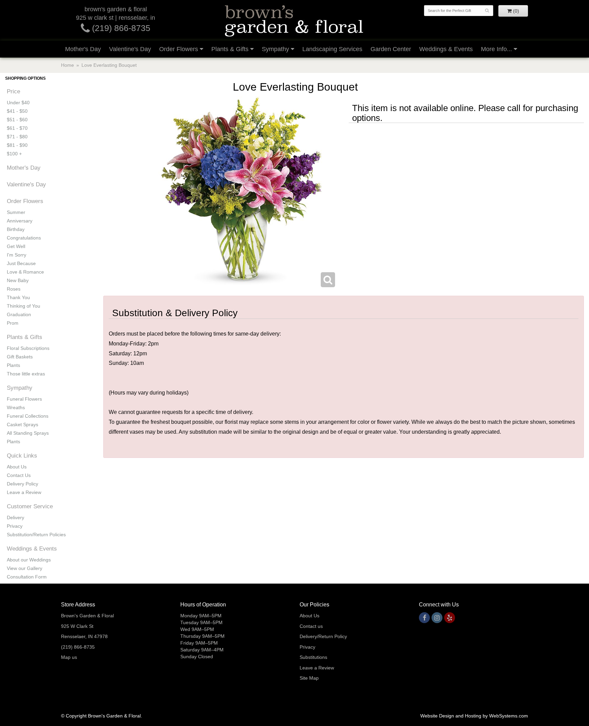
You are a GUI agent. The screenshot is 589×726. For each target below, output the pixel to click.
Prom (12, 323)
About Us (17, 466)
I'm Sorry (16, 255)
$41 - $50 (17, 111)
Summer (16, 212)
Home (67, 65)
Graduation (19, 314)
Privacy (14, 526)
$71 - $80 (17, 136)
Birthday (16, 229)
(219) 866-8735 (120, 28)
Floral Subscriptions (28, 348)
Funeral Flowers (24, 399)
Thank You (18, 297)
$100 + (14, 153)
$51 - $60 (17, 119)
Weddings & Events (446, 49)
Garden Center (391, 49)
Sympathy (275, 49)
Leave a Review (24, 492)
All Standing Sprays (28, 433)
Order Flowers (178, 49)
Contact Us (19, 475)
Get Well (16, 246)
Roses (13, 289)
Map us (69, 657)
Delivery (15, 517)
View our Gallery (24, 568)
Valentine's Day (130, 49)
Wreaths (16, 407)
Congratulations (24, 238)
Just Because (21, 263)
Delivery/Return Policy (323, 636)
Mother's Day (83, 49)
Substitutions (313, 657)
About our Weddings (29, 559)
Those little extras (26, 373)
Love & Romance (25, 272)
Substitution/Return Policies (36, 534)
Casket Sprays (22, 424)
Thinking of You (23, 306)
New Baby (18, 280)
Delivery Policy (22, 483)
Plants (13, 365)
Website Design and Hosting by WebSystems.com (474, 716)
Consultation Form (27, 577)
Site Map (309, 678)
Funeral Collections (27, 416)
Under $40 (18, 102)
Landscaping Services (332, 49)
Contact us (311, 626)
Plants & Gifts (229, 49)
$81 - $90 (17, 145)
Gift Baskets (20, 356)
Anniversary (19, 220)
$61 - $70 (17, 128)
